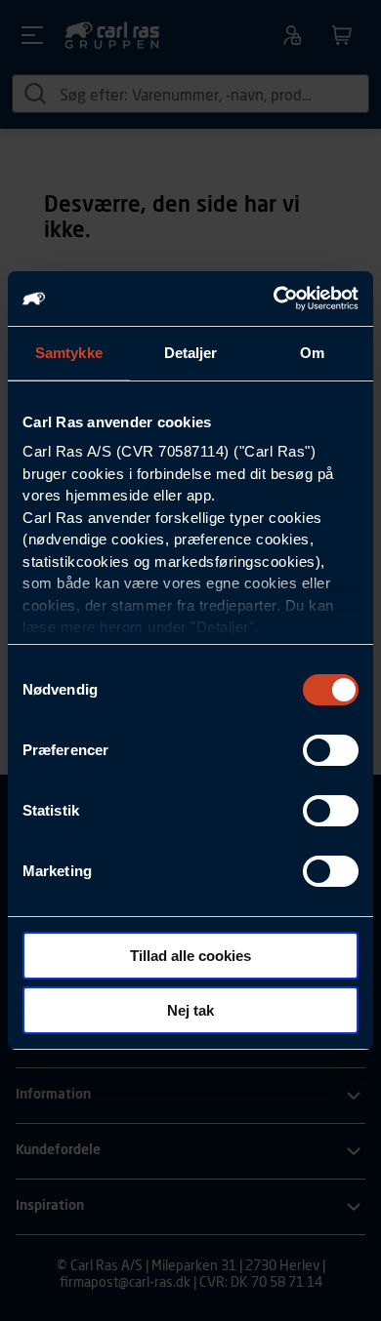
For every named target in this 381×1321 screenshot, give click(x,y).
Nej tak (190, 1010)
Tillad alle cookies (190, 955)
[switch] (331, 750)
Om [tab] (312, 352)
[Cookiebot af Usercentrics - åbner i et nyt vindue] (274, 298)
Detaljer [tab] (191, 352)
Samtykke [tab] (69, 352)
